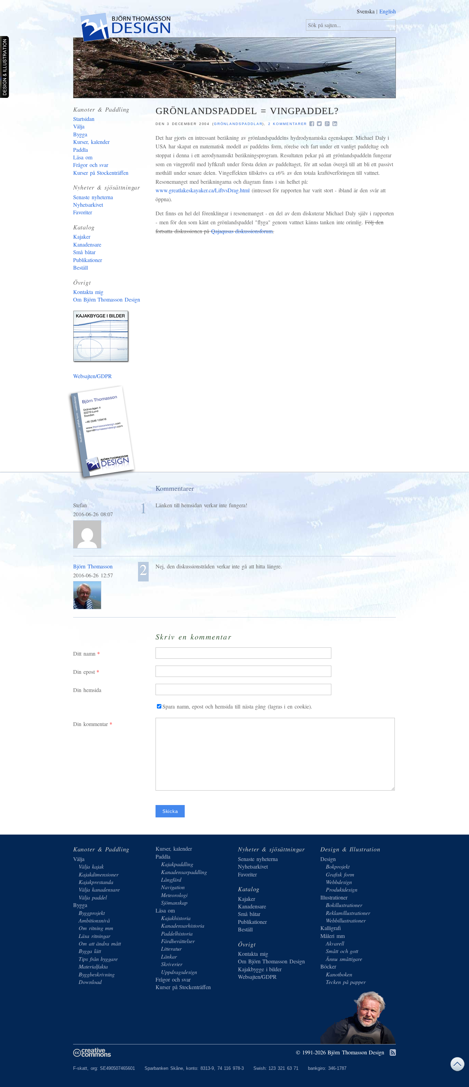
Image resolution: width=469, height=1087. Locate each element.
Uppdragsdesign (179, 971)
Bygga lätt (90, 950)
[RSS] (393, 1052)
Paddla (80, 149)
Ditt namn (84, 653)
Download (90, 981)
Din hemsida (87, 689)
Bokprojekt (338, 866)
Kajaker (81, 236)
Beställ (80, 267)
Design (328, 858)
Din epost (84, 671)
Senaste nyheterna (93, 197)
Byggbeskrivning (97, 974)
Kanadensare (87, 244)
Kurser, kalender (91, 141)
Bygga (80, 134)
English (387, 11)
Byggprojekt (92, 912)
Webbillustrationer (346, 920)
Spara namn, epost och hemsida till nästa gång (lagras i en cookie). (237, 706)
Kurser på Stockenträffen (100, 172)
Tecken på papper (346, 981)
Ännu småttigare (344, 958)
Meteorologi (174, 894)
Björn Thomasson (93, 566)
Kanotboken (339, 974)
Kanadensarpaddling (184, 871)
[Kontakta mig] (102, 434)
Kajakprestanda (96, 881)
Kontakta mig (88, 291)
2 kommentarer (287, 124)
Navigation (173, 887)
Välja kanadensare (99, 889)
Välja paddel (93, 897)
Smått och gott (342, 950)
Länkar (169, 956)
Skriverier (171, 963)
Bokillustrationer (344, 904)
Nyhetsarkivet (88, 204)
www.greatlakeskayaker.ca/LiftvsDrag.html (203, 190)
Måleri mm (332, 935)
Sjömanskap (174, 902)
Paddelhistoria (177, 933)
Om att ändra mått (100, 943)
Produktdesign (341, 889)
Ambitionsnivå (94, 920)
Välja (78, 126)
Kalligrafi (330, 927)
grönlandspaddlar (238, 124)
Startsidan (83, 118)
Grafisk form (340, 874)
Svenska (366, 11)
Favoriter (82, 212)
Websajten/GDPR (92, 376)
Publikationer (87, 259)
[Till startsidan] (124, 28)
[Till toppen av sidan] (457, 1066)
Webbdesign (339, 881)
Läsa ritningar (94, 935)
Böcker (328, 966)
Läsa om (82, 157)
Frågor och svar (90, 164)
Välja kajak (91, 866)
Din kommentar (90, 723)
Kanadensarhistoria (182, 925)
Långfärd (171, 879)
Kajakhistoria (176, 917)
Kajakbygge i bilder (102, 337)
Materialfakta (93, 966)
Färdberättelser (178, 940)
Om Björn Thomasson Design (106, 299)
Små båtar (84, 252)
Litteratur (171, 948)
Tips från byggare (98, 958)
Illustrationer (333, 897)
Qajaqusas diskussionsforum (242, 231)
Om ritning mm (96, 927)
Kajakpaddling (177, 864)
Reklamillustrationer (348, 912)
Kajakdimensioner (98, 874)
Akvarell (335, 943)
